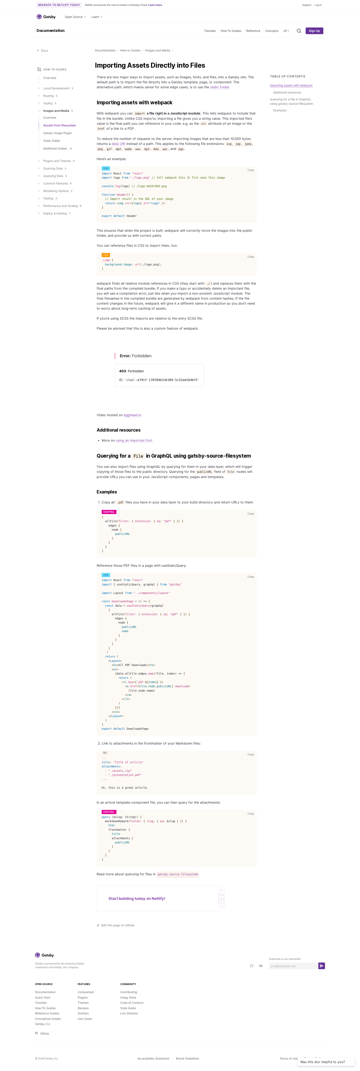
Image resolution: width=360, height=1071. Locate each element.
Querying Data (55, 176)
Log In (318, 4)
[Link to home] (46, 16)
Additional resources (287, 92)
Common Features (57, 183)
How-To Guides (231, 30)
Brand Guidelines (187, 1058)
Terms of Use (289, 1058)
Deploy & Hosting (56, 213)
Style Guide (128, 1008)
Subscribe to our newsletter (285, 958)
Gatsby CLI (42, 1024)
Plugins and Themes (58, 161)
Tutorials (210, 30)
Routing (50, 95)
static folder (219, 87)
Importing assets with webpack (291, 85)
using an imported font (134, 440)
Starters (83, 1013)
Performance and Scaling (62, 206)
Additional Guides (57, 148)
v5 (285, 30)
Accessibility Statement (153, 1058)
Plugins (83, 997)
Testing (50, 198)
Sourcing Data (54, 168)
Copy (252, 170)
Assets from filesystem (59, 125)
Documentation (51, 30)
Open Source (74, 17)
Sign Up (314, 30)
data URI (118, 144)
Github (44, 1033)
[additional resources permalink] (94, 430)
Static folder (51, 140)
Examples (279, 110)
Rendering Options (57, 191)
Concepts (271, 30)
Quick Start (42, 997)
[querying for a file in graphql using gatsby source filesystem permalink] (94, 456)
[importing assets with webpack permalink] (94, 103)
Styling (49, 103)
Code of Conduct (132, 1002)
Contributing (128, 992)
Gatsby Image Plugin (57, 133)
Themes (83, 1002)
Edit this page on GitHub (117, 925)
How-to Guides (130, 50)
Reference (253, 30)
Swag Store (128, 997)
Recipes (83, 1008)
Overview (49, 78)
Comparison (86, 992)
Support (306, 4)
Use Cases (85, 1018)
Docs (44, 50)
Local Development (58, 88)
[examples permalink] (94, 492)
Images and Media (157, 50)
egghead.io (132, 415)
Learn (95, 17)
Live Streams (129, 1013)
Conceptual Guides (48, 1018)
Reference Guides (47, 1013)
